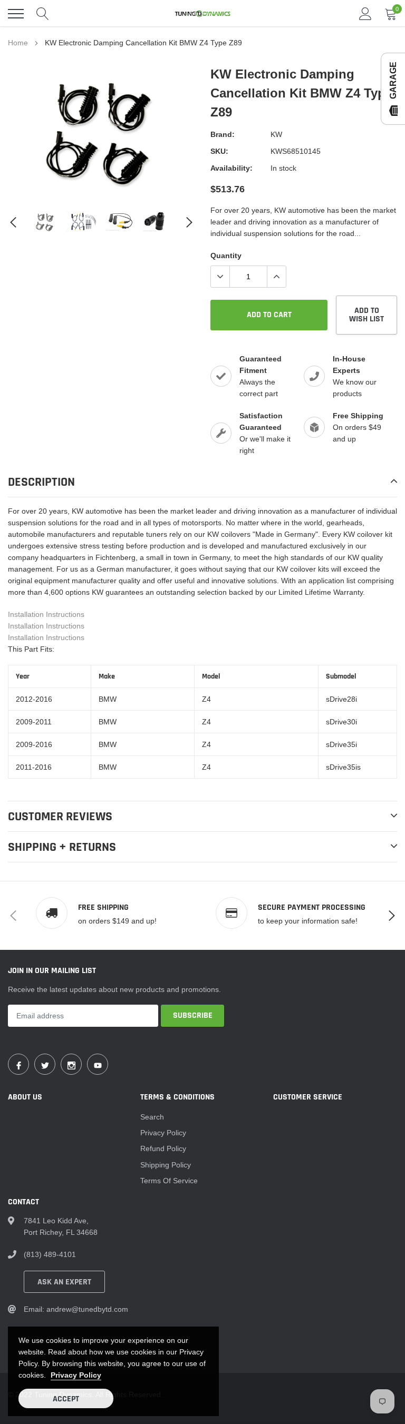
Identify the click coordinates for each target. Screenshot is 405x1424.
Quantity (226, 255)
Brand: (222, 134)
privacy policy (76, 1375)
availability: (231, 168)
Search (152, 1117)
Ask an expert (64, 1282)
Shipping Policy (165, 1165)
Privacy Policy (163, 1132)
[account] (365, 13)
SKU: (219, 151)
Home (18, 42)
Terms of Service (169, 1180)
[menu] (16, 14)
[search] (42, 14)
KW (276, 134)
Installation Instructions (46, 614)
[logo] (202, 14)
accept (66, 1399)
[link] (45, 221)
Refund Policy (163, 1148)
